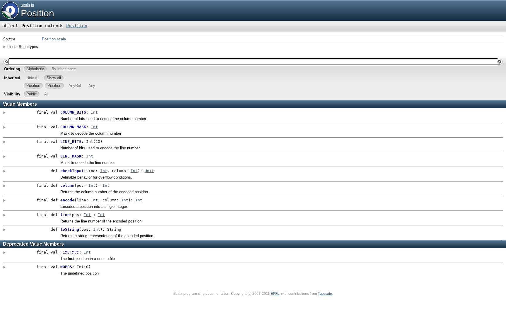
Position (37, 13)
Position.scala (54, 39)
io (32, 5)
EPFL (275, 294)
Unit (149, 171)
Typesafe (325, 294)
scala (25, 5)
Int (94, 112)
